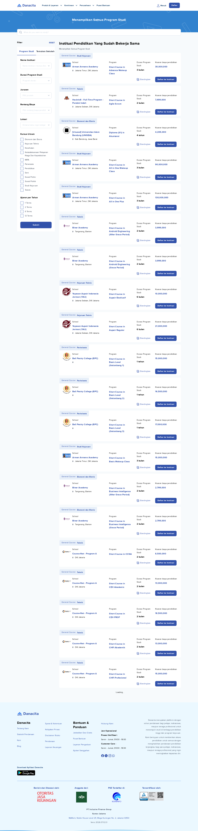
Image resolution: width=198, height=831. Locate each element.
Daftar (174, 5)
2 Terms (28, 207)
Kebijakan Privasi (52, 729)
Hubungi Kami (107, 723)
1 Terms (28, 203)
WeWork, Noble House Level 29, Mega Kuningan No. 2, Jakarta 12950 (99, 818)
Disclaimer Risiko (52, 735)
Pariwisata (29, 164)
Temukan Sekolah (45, 51)
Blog (19, 746)
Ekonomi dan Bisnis (33, 139)
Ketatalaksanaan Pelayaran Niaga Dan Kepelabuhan (36, 154)
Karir (19, 740)
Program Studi (26, 51)
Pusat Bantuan (103, 5)
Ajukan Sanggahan (81, 750)
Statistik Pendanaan (25, 734)
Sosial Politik (30, 181)
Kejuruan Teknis (32, 144)
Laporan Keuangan (53, 747)
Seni (27, 173)
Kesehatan (29, 148)
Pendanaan (50, 741)
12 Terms (29, 216)
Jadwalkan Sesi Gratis (82, 733)
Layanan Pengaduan (82, 744)
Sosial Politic (30, 177)
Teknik (27, 190)
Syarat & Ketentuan (53, 723)
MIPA (27, 160)
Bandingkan (145, 79)
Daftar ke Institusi (165, 79)
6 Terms (28, 211)
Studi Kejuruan (31, 186)
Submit (36, 225)
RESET (52, 43)
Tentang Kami (23, 728)
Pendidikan (30, 168)
